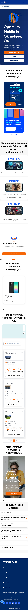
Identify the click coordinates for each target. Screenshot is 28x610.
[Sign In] (25, 2)
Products (5, 573)
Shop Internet (14, 493)
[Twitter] (10, 603)
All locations (6, 6)
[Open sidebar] (2, 2)
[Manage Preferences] (2, 601)
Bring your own (14, 253)
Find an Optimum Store (14, 52)
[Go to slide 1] (10, 259)
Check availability (14, 60)
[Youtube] (16, 603)
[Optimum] (5, 2)
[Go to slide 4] (17, 259)
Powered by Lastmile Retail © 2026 (14, 608)
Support (5, 578)
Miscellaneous (6, 588)
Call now (14, 56)
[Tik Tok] (13, 603)
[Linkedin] (19, 603)
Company (5, 568)
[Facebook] (4, 603)
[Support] (23, 2)
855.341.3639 (10, 562)
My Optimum (6, 583)
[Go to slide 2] (13, 259)
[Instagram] (7, 603)
